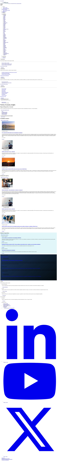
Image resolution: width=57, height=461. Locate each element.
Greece (4, 27)
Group (4, 28)
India (4, 30)
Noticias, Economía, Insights (6, 305)
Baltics (4, 17)
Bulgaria (4, 19)
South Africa (5, 47)
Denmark (4, 23)
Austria (4, 16)
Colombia (4, 21)
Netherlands (4, 37)
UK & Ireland (5, 52)
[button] (3, 6)
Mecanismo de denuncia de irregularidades (7, 459)
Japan (4, 33)
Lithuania (4, 34)
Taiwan (4, 50)
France (4, 26)
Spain (4, 48)
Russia (4, 43)
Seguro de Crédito (5, 303)
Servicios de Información (6, 304)
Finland (4, 25)
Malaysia (4, 35)
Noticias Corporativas (4, 113)
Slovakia (4, 45)
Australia (4, 15)
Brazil (4, 18)
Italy (3, 32)
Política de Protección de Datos (6, 458)
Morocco (4, 36)
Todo (2, 111)
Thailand (4, 51)
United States (5, 54)
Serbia (4, 44)
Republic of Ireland (5, 42)
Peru (4, 39)
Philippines (4, 40)
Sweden (4, 49)
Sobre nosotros (5, 306)
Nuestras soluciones (4, 114)
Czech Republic (5, 22)
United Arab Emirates (6, 53)
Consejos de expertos (4, 112)
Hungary (4, 29)
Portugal (4, 41)
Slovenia (4, 46)
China (4, 20)
